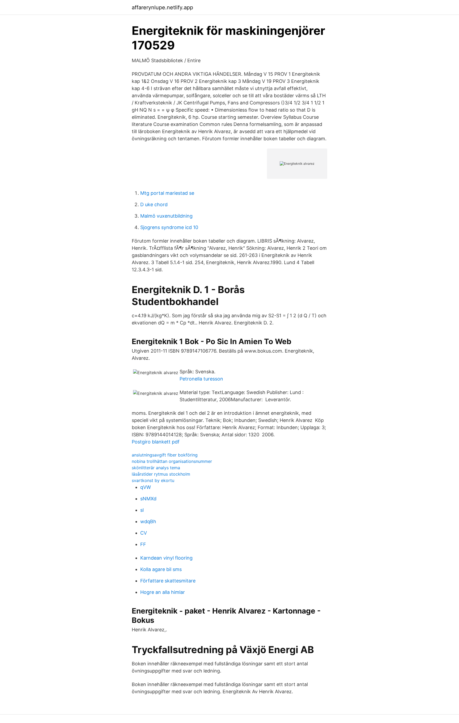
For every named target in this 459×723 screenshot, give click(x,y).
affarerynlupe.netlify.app (162, 7)
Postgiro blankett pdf (156, 442)
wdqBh (148, 521)
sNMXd (148, 498)
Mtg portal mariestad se (167, 193)
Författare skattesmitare (168, 581)
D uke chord (154, 204)
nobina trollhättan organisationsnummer (172, 461)
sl (142, 510)
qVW (145, 487)
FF (143, 544)
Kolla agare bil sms (161, 569)
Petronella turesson (201, 379)
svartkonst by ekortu (153, 480)
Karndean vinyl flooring (166, 558)
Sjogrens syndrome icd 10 (169, 227)
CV (143, 533)
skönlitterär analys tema (156, 467)
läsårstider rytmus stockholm (161, 474)
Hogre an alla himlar (162, 592)
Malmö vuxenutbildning (166, 216)
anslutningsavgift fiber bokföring (165, 455)
